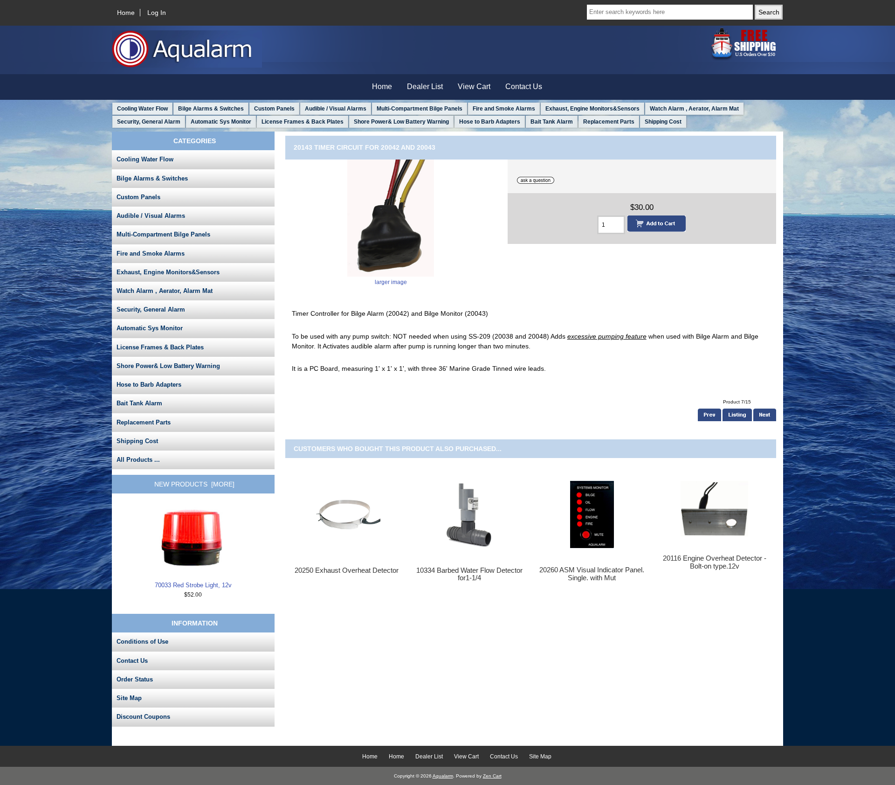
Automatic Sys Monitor (221, 121)
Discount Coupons (143, 716)
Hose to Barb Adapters (489, 121)
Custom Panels (274, 108)
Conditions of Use (142, 641)
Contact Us (523, 86)
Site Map (129, 698)
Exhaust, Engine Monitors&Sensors (592, 108)
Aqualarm (443, 775)
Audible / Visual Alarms (335, 108)
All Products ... (138, 459)
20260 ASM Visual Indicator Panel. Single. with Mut (591, 573)
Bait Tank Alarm (551, 121)
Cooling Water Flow (142, 108)
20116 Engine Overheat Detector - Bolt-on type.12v (714, 562)
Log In (156, 12)
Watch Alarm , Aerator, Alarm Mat (694, 108)
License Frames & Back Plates (303, 121)
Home (126, 12)
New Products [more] (194, 484)
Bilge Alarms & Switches (211, 108)
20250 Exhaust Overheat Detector (347, 570)
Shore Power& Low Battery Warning (401, 121)
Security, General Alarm (148, 121)
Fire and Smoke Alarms (504, 108)
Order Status (135, 679)
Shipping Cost (663, 121)
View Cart (474, 86)
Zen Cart (492, 775)
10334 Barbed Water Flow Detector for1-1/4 (469, 574)
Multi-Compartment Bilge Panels (419, 108)
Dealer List (425, 86)
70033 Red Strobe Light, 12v (193, 585)
